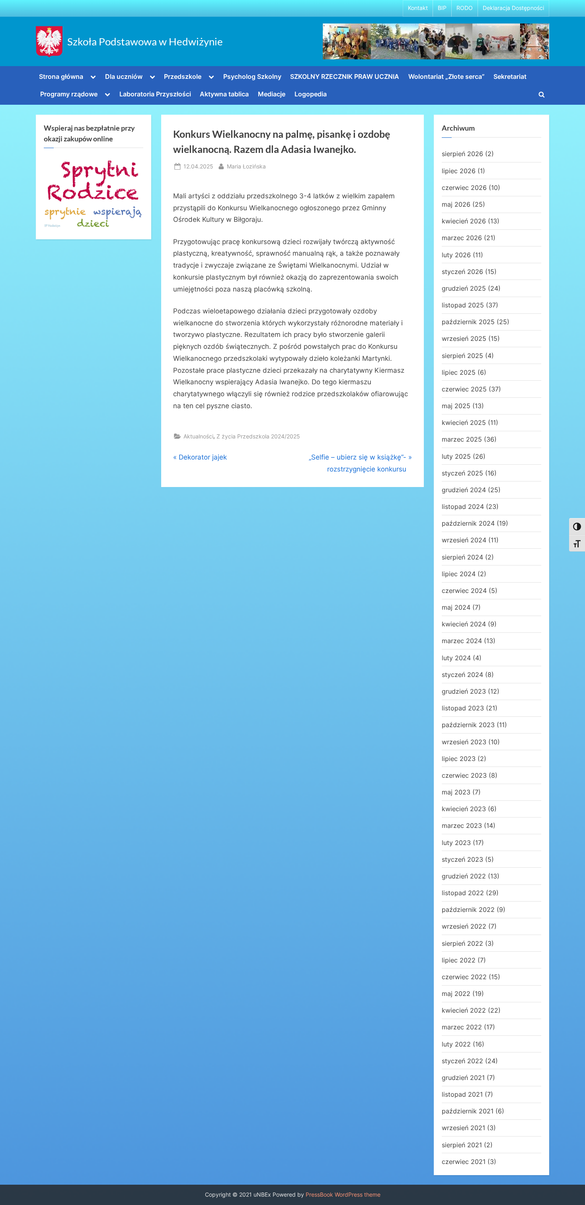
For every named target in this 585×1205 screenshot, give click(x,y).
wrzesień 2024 (464, 540)
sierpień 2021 (462, 1145)
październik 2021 (467, 1111)
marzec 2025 (462, 439)
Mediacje (271, 94)
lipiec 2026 (459, 171)
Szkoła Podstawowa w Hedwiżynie (145, 41)
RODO (464, 8)
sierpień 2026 (462, 154)
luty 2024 (456, 658)
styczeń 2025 (462, 473)
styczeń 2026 (462, 272)
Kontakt (418, 8)
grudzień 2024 (464, 490)
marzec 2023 (462, 825)
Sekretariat (509, 76)
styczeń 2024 (462, 675)
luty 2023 (456, 843)
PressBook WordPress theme (343, 1194)
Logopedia (310, 94)
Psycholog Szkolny (252, 76)
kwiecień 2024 (464, 624)
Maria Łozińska (246, 166)
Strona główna (61, 76)
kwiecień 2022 (464, 1010)
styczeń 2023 (462, 859)
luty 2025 (456, 456)
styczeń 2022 (462, 1061)
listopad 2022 (463, 893)
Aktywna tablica (224, 94)
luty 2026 (456, 255)
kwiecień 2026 (464, 221)
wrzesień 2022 (464, 926)
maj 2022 (456, 994)
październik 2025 (468, 322)
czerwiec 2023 (464, 775)
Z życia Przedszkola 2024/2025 (258, 436)
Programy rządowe (69, 94)
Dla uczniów (123, 76)
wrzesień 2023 (464, 742)
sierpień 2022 (462, 943)
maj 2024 (456, 607)
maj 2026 (456, 204)
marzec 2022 (462, 1027)
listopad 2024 (463, 507)
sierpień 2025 (462, 356)
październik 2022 (468, 910)
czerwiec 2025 (464, 389)
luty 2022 (456, 1044)
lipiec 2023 (459, 759)
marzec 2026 (462, 238)
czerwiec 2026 (464, 188)
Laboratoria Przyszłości (155, 94)
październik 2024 (468, 523)
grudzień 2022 (464, 876)
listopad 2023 (463, 708)
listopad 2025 (463, 305)
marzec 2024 (462, 641)
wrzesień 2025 (464, 338)
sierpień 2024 (462, 557)
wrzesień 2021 (463, 1128)
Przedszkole (182, 76)
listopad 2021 (462, 1094)
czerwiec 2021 (464, 1162)
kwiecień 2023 (464, 809)
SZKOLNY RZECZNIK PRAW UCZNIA (344, 76)
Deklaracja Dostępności (513, 8)
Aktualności (198, 436)
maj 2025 (456, 406)
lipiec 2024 (459, 574)
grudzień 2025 (464, 288)
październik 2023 (468, 725)
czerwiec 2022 (464, 977)
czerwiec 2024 (464, 591)
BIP (442, 8)
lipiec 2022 (459, 960)
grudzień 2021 (463, 1078)
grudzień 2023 (464, 691)
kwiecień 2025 (464, 422)
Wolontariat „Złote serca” (446, 76)
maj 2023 (456, 792)
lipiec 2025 (459, 372)
